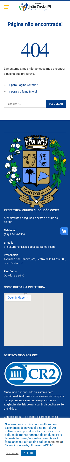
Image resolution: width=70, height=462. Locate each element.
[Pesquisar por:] (25, 104)
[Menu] (6, 7)
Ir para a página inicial (23, 91)
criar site (28, 392)
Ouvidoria (10, 275)
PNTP (20, 416)
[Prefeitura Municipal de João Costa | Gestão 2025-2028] (35, 7)
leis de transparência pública (39, 404)
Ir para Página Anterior (23, 85)
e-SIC (21, 275)
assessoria (45, 396)
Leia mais (55, 442)
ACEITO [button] (28, 453)
